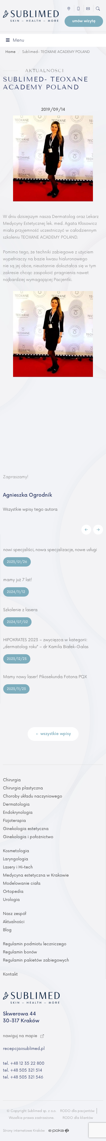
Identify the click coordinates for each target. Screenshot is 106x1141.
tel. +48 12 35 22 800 (23, 1063)
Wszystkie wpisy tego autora (30, 509)
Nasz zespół (14, 913)
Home (10, 52)
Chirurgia (12, 780)
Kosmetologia (16, 850)
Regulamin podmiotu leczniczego (34, 944)
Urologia (11, 899)
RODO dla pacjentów (77, 1111)
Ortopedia (13, 891)
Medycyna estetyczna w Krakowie (36, 875)
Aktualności (13, 921)
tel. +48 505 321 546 (23, 1077)
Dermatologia (16, 804)
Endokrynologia (18, 812)
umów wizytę (83, 21)
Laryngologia (15, 859)
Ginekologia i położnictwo (28, 836)
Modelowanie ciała (21, 883)
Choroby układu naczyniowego (32, 796)
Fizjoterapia (14, 820)
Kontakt (10, 974)
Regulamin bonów (20, 952)
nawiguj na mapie (20, 1035)
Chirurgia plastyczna (23, 788)
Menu (18, 40)
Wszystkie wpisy (55, 734)
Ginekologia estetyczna (26, 828)
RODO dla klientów (78, 1118)
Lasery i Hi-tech (18, 867)
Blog (7, 930)
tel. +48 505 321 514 (22, 1070)
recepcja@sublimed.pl (24, 1048)
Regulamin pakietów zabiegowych (36, 960)
